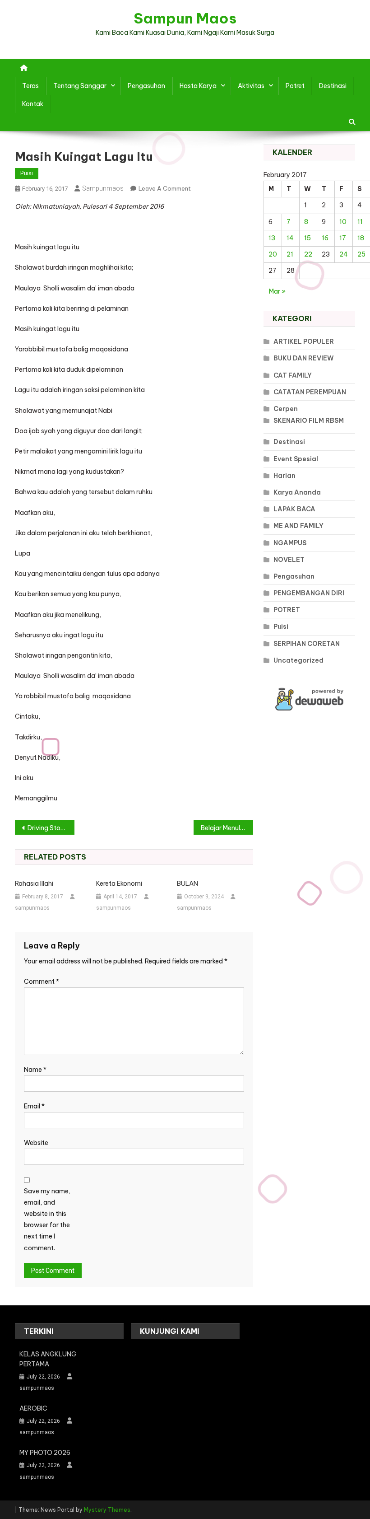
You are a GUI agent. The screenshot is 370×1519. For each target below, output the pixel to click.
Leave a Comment (165, 188)
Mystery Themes (107, 1509)
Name (35, 1070)
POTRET (286, 610)
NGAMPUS (289, 543)
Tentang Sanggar (79, 86)
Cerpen (285, 409)
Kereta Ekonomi (119, 883)
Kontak (32, 104)
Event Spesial (295, 459)
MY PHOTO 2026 (44, 1453)
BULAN (187, 883)
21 (290, 254)
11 (360, 222)
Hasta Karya (198, 86)
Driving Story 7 (50, 828)
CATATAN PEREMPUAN (309, 392)
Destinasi (333, 86)
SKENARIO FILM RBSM (308, 420)
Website (36, 1143)
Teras (30, 86)
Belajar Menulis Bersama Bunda (227, 828)
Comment (41, 981)
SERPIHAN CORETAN (306, 644)
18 (360, 238)
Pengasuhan (146, 86)
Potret (295, 86)
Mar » (277, 291)
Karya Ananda (297, 492)
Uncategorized (298, 660)
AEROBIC (33, 1408)
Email (34, 1106)
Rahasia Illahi (34, 883)
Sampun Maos (185, 18)
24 (343, 254)
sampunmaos (103, 188)
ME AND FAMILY (298, 526)
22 (308, 254)
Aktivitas (251, 86)
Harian (284, 476)
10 (343, 222)
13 (271, 238)
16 (325, 238)
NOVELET (289, 560)
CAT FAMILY (292, 375)
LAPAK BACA (294, 509)
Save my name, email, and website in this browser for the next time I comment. (47, 1219)
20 (272, 254)
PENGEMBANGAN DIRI (308, 593)
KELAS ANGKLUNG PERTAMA (47, 1359)
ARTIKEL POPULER (303, 341)
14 (290, 238)
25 (361, 254)
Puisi (26, 173)
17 (342, 238)
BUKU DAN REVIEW (303, 358)
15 (307, 238)
